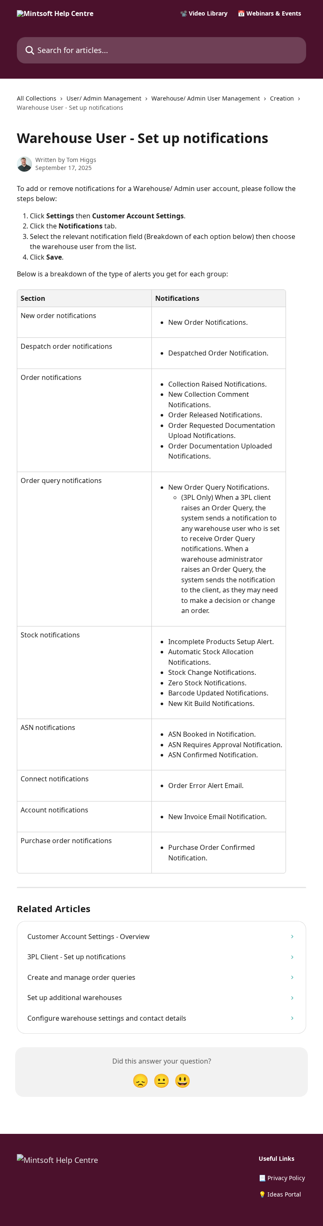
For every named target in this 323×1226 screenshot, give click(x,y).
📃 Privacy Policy (282, 1178)
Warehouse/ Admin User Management (205, 98)
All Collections (36, 98)
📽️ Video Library (204, 13)
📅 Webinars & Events (269, 13)
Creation (282, 98)
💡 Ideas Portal (280, 1194)
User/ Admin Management (103, 98)
